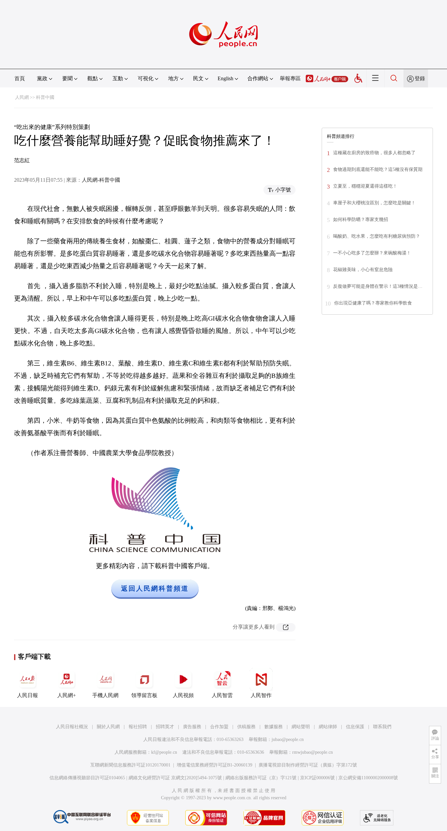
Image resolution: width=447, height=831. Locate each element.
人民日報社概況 (72, 726)
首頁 (19, 78)
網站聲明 (301, 726)
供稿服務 (246, 726)
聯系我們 (382, 726)
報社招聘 (138, 726)
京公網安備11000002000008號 (368, 777)
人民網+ (66, 695)
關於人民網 (108, 726)
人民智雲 (222, 695)
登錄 (420, 78)
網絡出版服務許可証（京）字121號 (260, 777)
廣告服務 (192, 726)
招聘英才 (165, 726)
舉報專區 (290, 78)
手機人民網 (105, 695)
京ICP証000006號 (317, 777)
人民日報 (27, 695)
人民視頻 (183, 695)
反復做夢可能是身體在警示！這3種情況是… (377, 286)
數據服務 (273, 726)
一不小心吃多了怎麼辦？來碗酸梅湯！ (372, 252)
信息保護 (355, 726)
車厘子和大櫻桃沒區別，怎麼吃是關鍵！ (374, 202)
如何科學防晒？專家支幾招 (360, 219)
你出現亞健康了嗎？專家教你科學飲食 (373, 303)
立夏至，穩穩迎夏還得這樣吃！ (365, 186)
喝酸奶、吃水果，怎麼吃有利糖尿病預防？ (376, 236)
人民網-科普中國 (101, 180)
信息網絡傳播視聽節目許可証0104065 (87, 777)
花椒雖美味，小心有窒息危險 (363, 269)
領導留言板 (144, 695)
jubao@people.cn (288, 739)
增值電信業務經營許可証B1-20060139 (214, 765)
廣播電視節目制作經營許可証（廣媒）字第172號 (308, 765)
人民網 (22, 97)
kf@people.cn (164, 752)
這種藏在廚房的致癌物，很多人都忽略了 (374, 152)
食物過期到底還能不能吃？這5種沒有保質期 (377, 169)
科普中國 (45, 97)
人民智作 (261, 695)
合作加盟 (219, 726)
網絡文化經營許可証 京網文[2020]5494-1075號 (175, 777)
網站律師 (328, 726)
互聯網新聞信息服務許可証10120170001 (130, 765)
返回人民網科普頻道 (155, 588)
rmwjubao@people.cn (312, 752)
